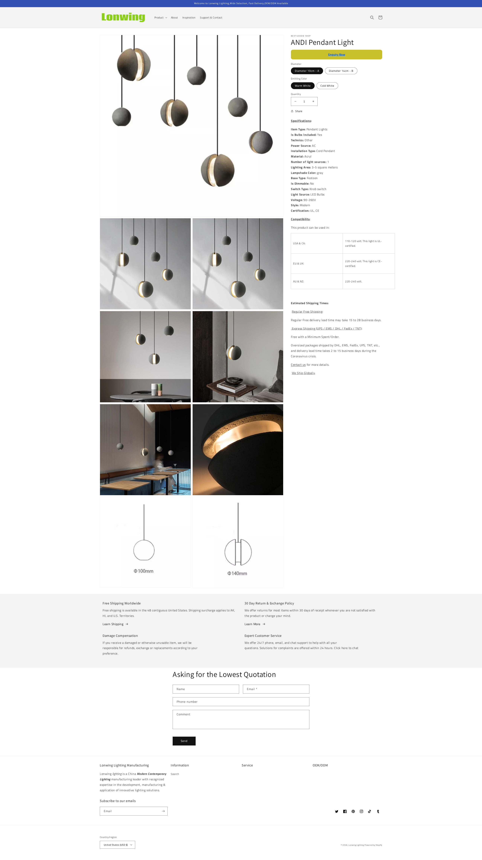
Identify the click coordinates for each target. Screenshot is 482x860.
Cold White (327, 85)
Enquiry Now (336, 54)
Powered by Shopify (373, 845)
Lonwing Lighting (356, 845)
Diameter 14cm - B (341, 71)
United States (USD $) (116, 845)
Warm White (303, 85)
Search (175, 774)
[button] (160, 17)
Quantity (296, 94)
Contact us (298, 364)
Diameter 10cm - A (307, 71)
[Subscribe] (163, 811)
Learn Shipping (113, 624)
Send (184, 741)
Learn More (252, 624)
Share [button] (298, 111)
